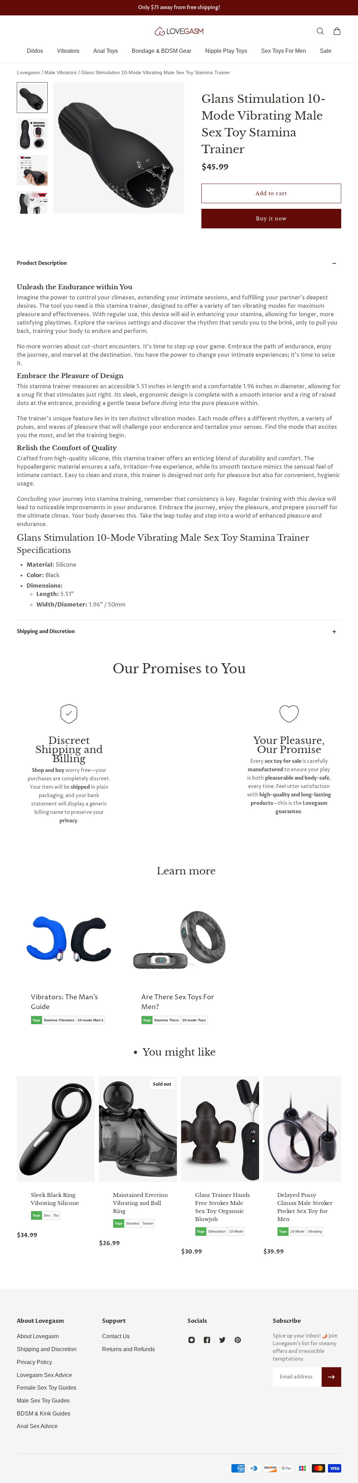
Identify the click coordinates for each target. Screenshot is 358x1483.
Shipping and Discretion (46, 631)
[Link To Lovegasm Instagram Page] (191, 1340)
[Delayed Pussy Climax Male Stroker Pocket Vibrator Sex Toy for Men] (302, 1129)
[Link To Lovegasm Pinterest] (237, 1340)
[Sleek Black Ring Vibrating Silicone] (56, 1129)
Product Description (42, 263)
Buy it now (271, 218)
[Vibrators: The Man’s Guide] (68, 968)
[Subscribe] (331, 1377)
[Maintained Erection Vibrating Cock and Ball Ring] (138, 1129)
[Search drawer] (320, 31)
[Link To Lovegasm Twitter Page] (222, 1340)
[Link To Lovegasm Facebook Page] (207, 1340)
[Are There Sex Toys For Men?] (179, 968)
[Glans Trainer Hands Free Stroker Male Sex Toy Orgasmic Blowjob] (220, 1129)
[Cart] (337, 31)
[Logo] (179, 31)
